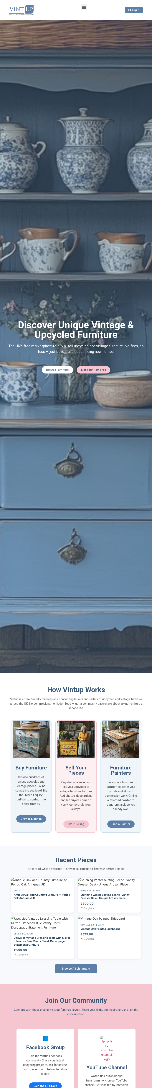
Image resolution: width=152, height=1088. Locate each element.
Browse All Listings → (76, 968)
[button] (84, 7)
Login (136, 10)
